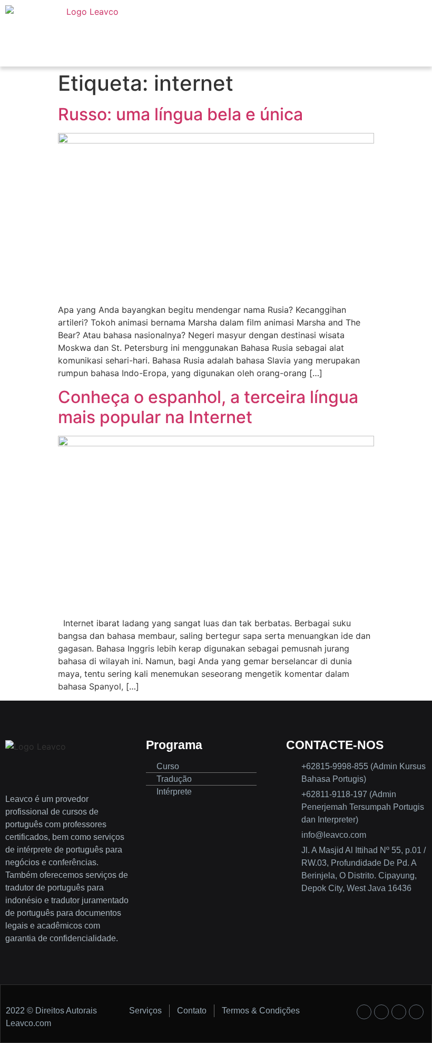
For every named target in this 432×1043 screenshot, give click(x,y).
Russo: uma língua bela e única (180, 114)
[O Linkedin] (416, 1011)
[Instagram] (381, 1011)
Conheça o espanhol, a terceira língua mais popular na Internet (208, 407)
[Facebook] (364, 1011)
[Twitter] (398, 1011)
